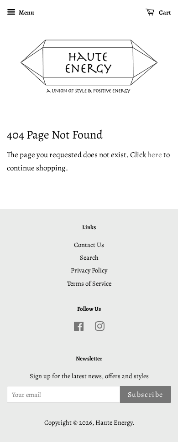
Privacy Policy (89, 270)
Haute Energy (113, 422)
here (154, 154)
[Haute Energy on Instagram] (99, 328)
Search (89, 257)
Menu (26, 12)
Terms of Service (89, 283)
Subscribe (145, 395)
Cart (164, 12)
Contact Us (89, 244)
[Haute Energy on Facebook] (78, 328)
